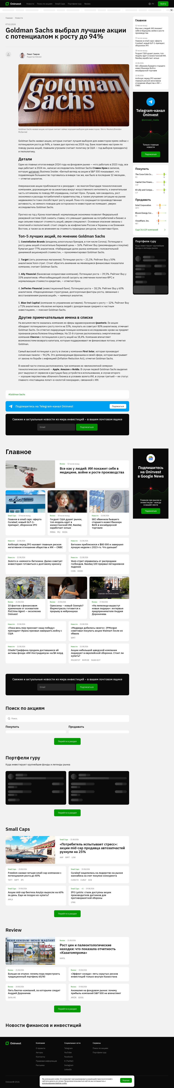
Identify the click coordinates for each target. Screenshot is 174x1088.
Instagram (68, 1065)
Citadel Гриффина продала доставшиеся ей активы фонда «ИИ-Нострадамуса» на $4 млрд (35, 652)
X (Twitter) (68, 1061)
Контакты (40, 1057)
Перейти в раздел (67, 741)
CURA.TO (75, 880)
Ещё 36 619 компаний (146, 229)
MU (58, 532)
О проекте (40, 1048)
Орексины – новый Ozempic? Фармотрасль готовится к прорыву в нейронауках (66, 608)
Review (87, 4)
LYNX (73, 902)
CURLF (83, 880)
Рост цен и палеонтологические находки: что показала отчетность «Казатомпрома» (88, 949)
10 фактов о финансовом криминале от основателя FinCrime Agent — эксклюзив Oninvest (24, 610)
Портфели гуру (75, 4)
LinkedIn (68, 1069)
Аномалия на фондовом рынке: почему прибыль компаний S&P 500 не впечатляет (96, 992)
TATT (10, 880)
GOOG (80, 997)
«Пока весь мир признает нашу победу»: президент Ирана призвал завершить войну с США (35, 630)
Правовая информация (46, 1061)
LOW (74, 857)
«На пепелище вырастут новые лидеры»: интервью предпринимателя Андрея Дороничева (107, 610)
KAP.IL (62, 958)
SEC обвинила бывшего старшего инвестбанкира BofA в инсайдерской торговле (107, 523)
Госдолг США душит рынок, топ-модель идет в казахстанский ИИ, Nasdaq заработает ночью (66, 523)
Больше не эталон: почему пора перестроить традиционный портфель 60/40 (34, 975)
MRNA (52, 532)
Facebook (68, 1057)
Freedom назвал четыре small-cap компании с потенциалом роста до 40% (34, 874)
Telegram (68, 1048)
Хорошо (126, 1080)
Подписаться (118, 406)
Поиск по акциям (44, 4)
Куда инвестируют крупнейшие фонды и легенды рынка (38, 764)
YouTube (68, 1052)
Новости (30, 4)
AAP (61, 857)
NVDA (64, 532)
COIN (73, 571)
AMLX (10, 899)
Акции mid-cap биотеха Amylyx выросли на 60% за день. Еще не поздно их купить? (36, 894)
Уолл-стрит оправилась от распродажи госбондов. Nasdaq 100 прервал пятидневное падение (97, 563)
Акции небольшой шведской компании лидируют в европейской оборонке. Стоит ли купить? (97, 653)
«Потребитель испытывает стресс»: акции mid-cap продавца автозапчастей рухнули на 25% (92, 848)
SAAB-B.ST (95, 660)
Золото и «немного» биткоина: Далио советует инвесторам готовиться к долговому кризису (35, 562)
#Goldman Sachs (16, 394)
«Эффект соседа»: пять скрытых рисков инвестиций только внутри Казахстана (94, 975)
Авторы (39, 1052)
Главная (9, 18)
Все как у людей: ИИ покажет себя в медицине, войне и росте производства (92, 470)
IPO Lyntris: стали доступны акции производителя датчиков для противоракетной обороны (91, 895)
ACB (90, 880)
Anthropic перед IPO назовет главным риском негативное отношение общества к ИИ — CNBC (35, 546)
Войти (163, 4)
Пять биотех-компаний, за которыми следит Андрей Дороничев (34, 992)
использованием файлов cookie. (54, 1083)
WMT (73, 638)
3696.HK (12, 997)
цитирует (34, 171)
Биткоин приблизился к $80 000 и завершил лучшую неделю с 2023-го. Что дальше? (97, 546)
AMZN (73, 997)
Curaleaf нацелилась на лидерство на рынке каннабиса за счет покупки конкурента (97, 874)
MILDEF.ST (75, 660)
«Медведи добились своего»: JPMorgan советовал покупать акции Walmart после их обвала (97, 630)
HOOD (80, 571)
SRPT (16, 880)
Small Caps (60, 4)
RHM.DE (85, 660)
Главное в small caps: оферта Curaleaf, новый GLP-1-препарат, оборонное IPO (24, 522)
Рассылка (40, 1065)
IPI (22, 880)
